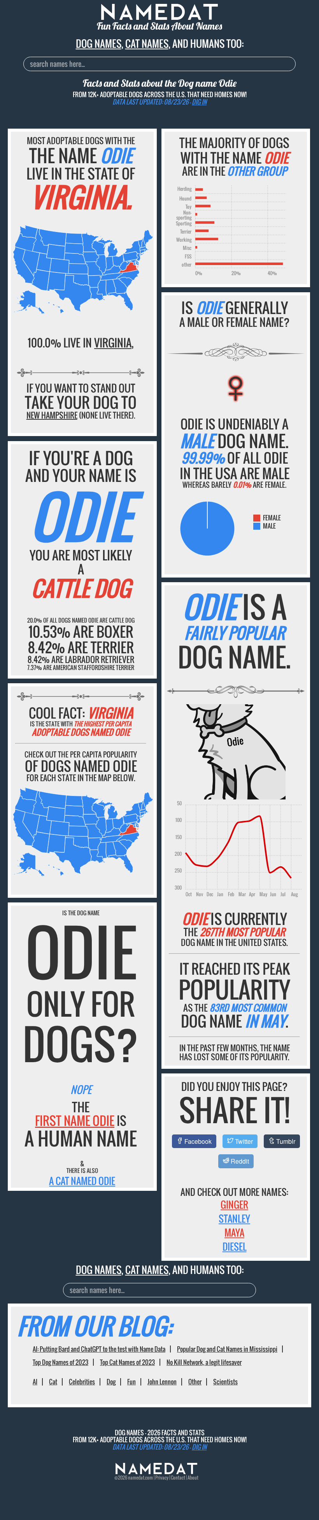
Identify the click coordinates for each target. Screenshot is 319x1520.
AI (35, 1381)
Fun (131, 1381)
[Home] (156, 1472)
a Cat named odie (82, 1181)
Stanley (234, 1218)
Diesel (235, 1246)
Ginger (234, 1204)
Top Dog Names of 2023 (60, 1362)
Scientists (225, 1381)
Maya (234, 1232)
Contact (178, 1477)
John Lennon (162, 1381)
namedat (136, 1477)
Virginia (112, 343)
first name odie (74, 1120)
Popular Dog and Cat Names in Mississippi (227, 1349)
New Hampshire (51, 415)
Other (195, 1381)
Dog (111, 1381)
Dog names (98, 43)
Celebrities (82, 1381)
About (193, 1477)
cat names (146, 43)
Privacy (161, 1477)
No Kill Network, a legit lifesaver (204, 1362)
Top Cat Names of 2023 (127, 1362)
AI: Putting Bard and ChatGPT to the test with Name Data (99, 1349)
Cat (53, 1381)
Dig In (199, 101)
